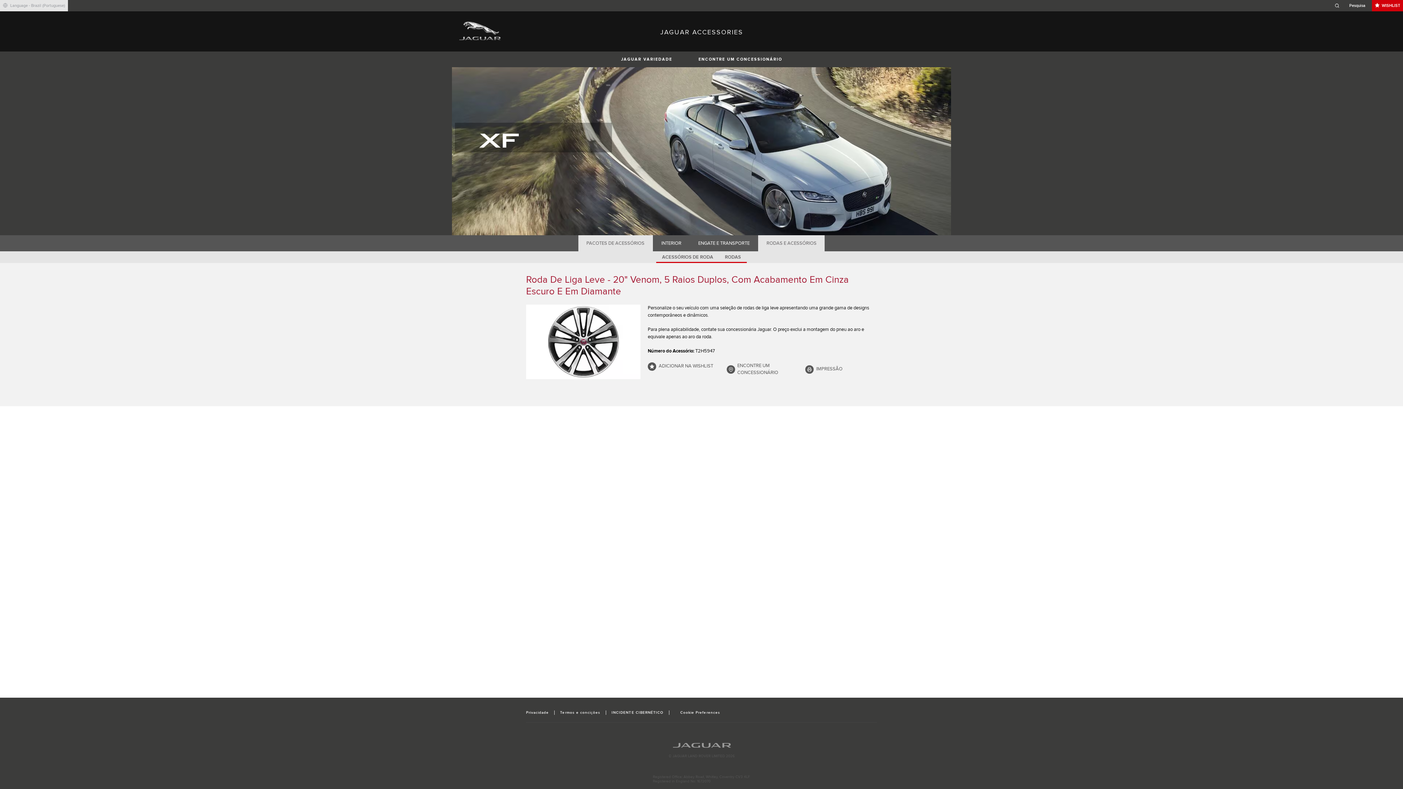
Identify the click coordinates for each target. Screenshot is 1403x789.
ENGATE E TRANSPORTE (724, 243)
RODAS (733, 257)
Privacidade (537, 712)
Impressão (829, 369)
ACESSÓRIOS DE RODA (687, 257)
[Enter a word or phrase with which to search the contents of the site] (1352, 5)
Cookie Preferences (700, 712)
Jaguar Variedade (646, 59)
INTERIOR (671, 243)
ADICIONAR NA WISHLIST (686, 366)
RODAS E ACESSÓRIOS (792, 243)
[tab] (615, 243)
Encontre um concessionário (740, 59)
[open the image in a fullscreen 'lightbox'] (583, 342)
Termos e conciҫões (580, 712)
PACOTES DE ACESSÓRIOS (615, 243)
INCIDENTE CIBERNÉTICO (638, 712)
